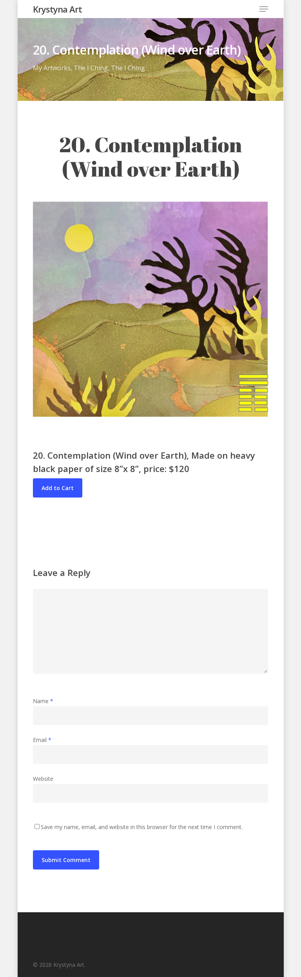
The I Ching (91, 68)
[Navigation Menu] (263, 9)
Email (42, 740)
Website (43, 778)
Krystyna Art (57, 9)
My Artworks (52, 68)
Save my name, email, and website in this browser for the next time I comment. (142, 827)
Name (43, 701)
